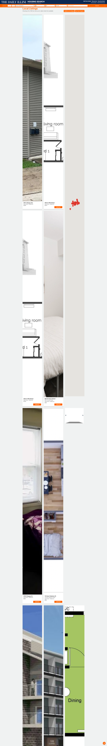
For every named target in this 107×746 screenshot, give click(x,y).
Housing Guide (101, 1)
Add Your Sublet (87, 1)
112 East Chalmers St (50, 596)
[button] (76, 204)
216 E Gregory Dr (28, 596)
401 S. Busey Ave (28, 202)
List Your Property (94, 2)
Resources (94, 1)
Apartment (5, 5)
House (9, 5)
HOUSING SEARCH (36, 1)
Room (13, 5)
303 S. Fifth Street (50, 202)
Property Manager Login (101, 2)
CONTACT (58, 207)
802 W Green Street (50, 398)
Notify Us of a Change (69, 11)
